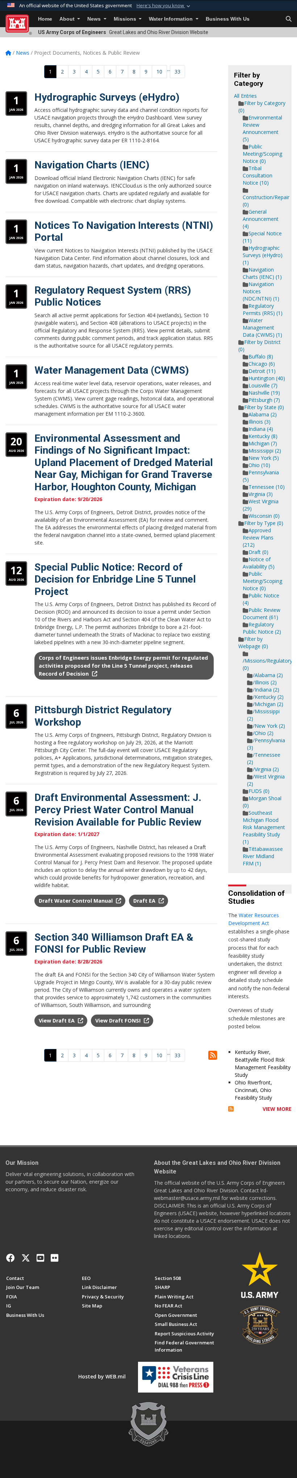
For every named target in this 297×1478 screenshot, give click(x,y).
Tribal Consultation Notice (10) (257, 175)
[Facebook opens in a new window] (10, 1257)
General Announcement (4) (261, 219)
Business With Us (228, 19)
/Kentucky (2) (268, 696)
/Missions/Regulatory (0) (267, 664)
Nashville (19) (264, 392)
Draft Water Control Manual (76, 900)
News (94, 19)
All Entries (245, 95)
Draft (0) (258, 552)
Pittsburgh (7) (264, 399)
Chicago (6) (261, 363)
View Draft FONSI (118, 1020)
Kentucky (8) (262, 436)
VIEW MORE (277, 1108)
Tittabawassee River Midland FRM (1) (263, 856)
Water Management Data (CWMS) (111, 370)
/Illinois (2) (265, 682)
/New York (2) (269, 725)
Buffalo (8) (260, 356)
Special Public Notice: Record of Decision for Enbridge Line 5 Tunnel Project (115, 579)
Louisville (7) (262, 385)
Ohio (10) (259, 465)
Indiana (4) (260, 428)
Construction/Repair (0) (266, 201)
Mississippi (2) (264, 450)
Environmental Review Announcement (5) (262, 128)
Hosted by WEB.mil (102, 1376)
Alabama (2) (262, 414)
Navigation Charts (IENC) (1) (262, 273)
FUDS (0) (258, 791)
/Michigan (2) (268, 704)
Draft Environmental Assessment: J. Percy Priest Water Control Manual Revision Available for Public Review (117, 810)
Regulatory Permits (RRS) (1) (263, 309)
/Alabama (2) (268, 675)
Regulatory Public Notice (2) (262, 628)
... (168, 69)
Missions (126, 19)
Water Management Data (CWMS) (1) (262, 327)
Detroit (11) (262, 371)
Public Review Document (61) (261, 613)
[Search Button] (289, 19)
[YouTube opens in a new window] (40, 1257)
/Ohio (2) (263, 733)
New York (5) (263, 457)
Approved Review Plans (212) (258, 537)
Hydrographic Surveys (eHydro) (106, 97)
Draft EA (145, 900)
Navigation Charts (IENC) (91, 165)
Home (45, 19)
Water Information (171, 19)
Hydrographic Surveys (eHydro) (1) (263, 255)
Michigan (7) (262, 443)
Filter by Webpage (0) (253, 642)
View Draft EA (57, 1020)
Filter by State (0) (264, 407)
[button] (164, 5)
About (67, 19)
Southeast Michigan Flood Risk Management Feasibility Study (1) (264, 827)
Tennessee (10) (266, 486)
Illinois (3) (259, 421)
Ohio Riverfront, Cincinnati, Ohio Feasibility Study (253, 1090)
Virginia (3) (260, 494)
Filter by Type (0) (263, 523)
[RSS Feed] (231, 1108)
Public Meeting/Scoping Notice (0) (262, 153)
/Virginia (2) (266, 769)
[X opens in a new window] (25, 1257)
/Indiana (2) (266, 689)
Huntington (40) (266, 378)
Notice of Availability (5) (259, 563)
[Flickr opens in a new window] (54, 1257)
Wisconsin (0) (264, 515)
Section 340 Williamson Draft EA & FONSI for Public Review (113, 943)
